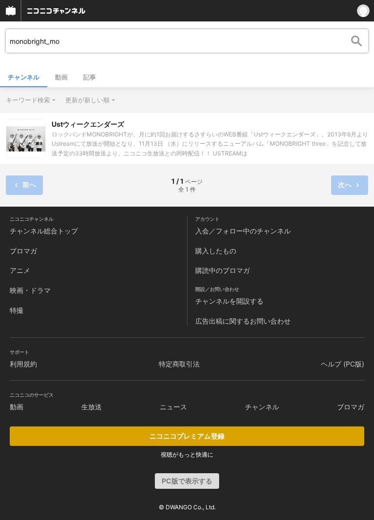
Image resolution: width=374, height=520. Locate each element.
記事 (89, 77)
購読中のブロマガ (222, 270)
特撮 (16, 310)
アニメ (20, 270)
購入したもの (215, 251)
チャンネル (23, 77)
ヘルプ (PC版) (342, 364)
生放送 (91, 407)
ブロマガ (23, 251)
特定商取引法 (179, 364)
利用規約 (23, 364)
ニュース (173, 407)
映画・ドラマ (30, 290)
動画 (61, 77)
